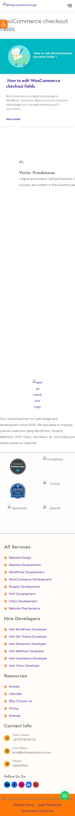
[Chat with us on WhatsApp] (65, 795)
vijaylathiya (20, 765)
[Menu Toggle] (69, 5)
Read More (13, 119)
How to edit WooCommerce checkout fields (33, 83)
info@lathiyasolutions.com (31, 752)
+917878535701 (24, 739)
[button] (4, 24)
